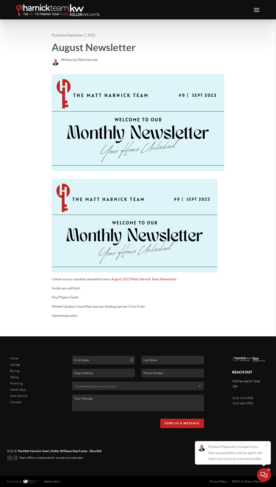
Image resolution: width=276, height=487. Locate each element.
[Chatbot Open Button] (264, 475)
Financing (16, 383)
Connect (15, 402)
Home (14, 358)
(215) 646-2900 (242, 403)
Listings (15, 364)
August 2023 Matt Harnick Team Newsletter (144, 279)
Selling (14, 377)
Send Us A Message (182, 423)
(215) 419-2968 (242, 398)
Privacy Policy (218, 481)
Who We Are (18, 396)
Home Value (18, 389)
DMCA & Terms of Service (248, 481)
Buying (14, 371)
